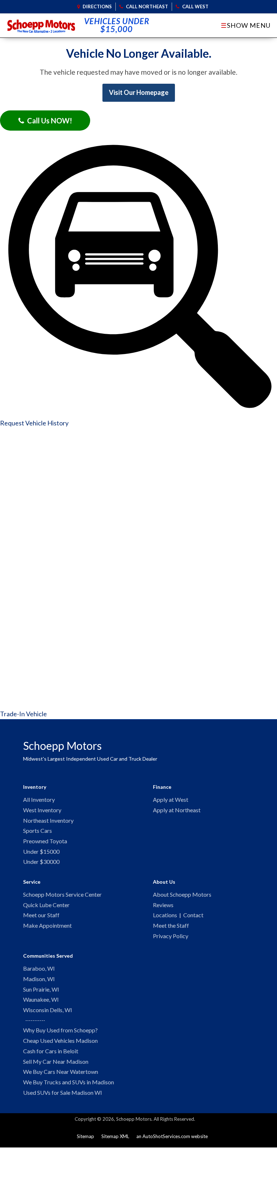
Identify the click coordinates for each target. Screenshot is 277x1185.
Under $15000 (41, 851)
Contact (193, 914)
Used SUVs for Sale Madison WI (62, 1092)
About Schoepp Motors (182, 894)
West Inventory (42, 809)
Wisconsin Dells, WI (47, 1009)
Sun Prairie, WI (41, 989)
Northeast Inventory (48, 820)
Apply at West (170, 799)
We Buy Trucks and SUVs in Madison (68, 1082)
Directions (97, 6)
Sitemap (85, 1136)
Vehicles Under (116, 25)
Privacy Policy (170, 935)
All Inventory (39, 799)
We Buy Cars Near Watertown (60, 1071)
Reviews (163, 904)
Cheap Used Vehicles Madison (60, 1040)
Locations (165, 914)
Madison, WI (39, 978)
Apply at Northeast (177, 809)
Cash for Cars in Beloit (50, 1051)
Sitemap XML (115, 1136)
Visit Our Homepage (138, 92)
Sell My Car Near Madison (55, 1061)
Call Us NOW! (48, 120)
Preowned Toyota (45, 841)
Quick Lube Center (46, 904)
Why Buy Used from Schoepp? (60, 1030)
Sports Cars (37, 830)
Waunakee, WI (41, 999)
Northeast (147, 6)
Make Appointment (47, 925)
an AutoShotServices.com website (172, 1136)
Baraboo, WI (39, 968)
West (195, 6)
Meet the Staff (171, 925)
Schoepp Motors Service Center (62, 894)
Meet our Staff (41, 914)
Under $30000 (41, 861)
